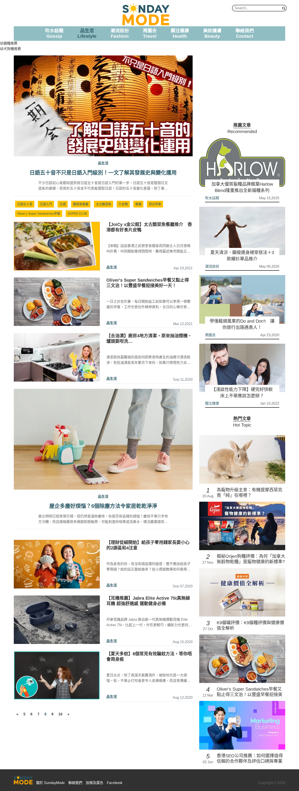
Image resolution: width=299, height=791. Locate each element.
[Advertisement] (242, 86)
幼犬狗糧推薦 (10, 49)
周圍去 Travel (150, 33)
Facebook (114, 783)
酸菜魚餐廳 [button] (80, 204)
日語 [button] (63, 204)
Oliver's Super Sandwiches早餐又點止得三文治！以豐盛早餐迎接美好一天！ (249, 694)
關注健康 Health (180, 33)
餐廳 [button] (138, 204)
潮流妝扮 (212, 266)
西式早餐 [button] (155, 204)
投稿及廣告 (94, 783)
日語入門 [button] (46, 204)
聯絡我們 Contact (245, 33)
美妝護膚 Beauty (212, 33)
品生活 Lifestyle (87, 33)
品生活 (111, 267)
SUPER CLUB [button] (77, 213)
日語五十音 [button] (24, 204)
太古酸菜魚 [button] (103, 204)
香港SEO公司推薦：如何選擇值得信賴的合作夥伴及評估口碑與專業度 (250, 761)
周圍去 (210, 335)
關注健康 (212, 403)
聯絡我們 (75, 783)
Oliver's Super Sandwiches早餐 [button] (38, 213)
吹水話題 (212, 198)
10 (60, 714)
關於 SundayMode (50, 783)
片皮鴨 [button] (123, 204)
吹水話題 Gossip (54, 33)
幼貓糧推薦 (9, 43)
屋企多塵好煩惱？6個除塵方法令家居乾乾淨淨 (103, 506)
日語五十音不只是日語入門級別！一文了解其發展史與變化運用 (103, 173)
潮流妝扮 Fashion (120, 33)
